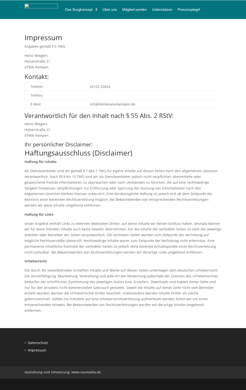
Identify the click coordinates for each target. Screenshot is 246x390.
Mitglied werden (134, 9)
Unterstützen (162, 9)
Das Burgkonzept (78, 9)
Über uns (110, 9)
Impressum (37, 350)
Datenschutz (38, 342)
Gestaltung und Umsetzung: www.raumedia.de (63, 372)
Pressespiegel (189, 9)
